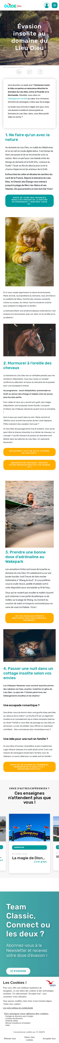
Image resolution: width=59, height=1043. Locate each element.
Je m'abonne (18, 971)
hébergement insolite (17, 98)
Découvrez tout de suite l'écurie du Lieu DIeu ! (29, 452)
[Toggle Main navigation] (54, 5)
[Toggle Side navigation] (47, 5)
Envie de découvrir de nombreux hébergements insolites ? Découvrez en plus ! (29, 767)
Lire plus (40, 861)
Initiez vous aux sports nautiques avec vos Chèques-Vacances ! (29, 618)
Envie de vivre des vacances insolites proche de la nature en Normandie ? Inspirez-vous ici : (29, 201)
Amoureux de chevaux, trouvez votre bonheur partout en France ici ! (29, 465)
